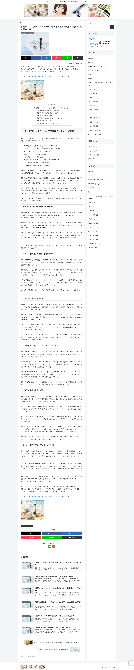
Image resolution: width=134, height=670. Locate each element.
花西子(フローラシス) (27, 526)
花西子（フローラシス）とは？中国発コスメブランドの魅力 (52, 108)
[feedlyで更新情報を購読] (49, 546)
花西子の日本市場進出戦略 (44, 115)
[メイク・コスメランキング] (106, 44)
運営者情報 (91, 159)
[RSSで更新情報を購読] (53, 546)
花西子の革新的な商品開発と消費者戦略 (48, 113)
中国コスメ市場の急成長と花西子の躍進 (48, 110)
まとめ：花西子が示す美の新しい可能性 (48, 123)
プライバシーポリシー (95, 155)
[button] (78, 58)
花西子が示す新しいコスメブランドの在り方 (49, 118)
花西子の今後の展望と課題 (44, 120)
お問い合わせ (92, 147)
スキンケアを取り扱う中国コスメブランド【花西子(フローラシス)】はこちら (45, 76)
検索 (89, 24)
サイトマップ (92, 151)
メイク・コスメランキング (95, 46)
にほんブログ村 (93, 44)
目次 (49, 104)
